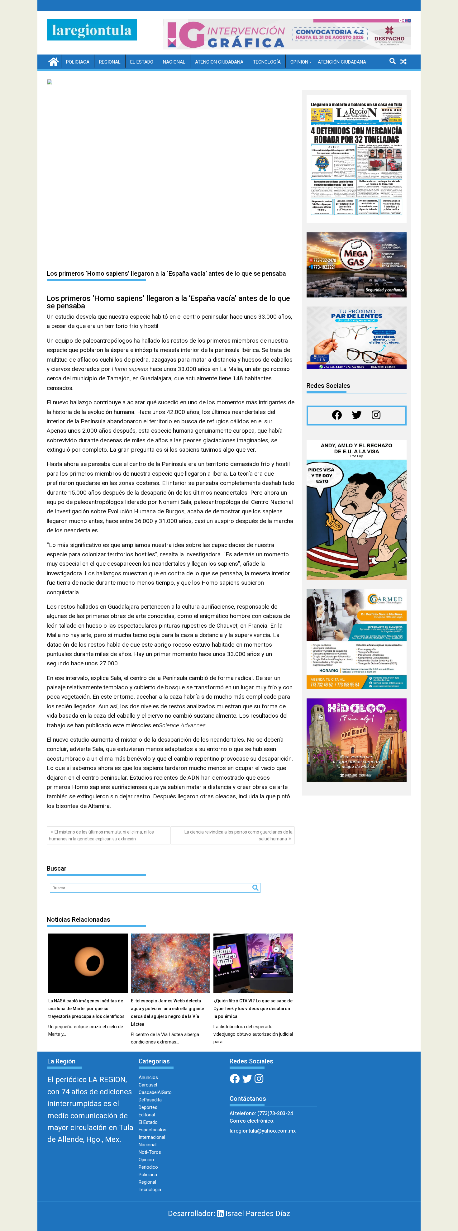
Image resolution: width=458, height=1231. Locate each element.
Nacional (174, 62)
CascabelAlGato (155, 1092)
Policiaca (77, 62)
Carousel (148, 1085)
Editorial (147, 1115)
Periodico (148, 1167)
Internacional (152, 1137)
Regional (110, 62)
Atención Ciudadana (342, 62)
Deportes (148, 1107)
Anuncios (148, 1077)
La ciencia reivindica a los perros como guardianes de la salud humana (238, 835)
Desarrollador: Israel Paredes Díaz (229, 1213)
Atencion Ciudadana (219, 62)
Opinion (299, 62)
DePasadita (150, 1100)
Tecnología (267, 62)
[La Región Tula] (53, 61)
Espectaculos (152, 1130)
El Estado (141, 62)
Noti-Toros (150, 1152)
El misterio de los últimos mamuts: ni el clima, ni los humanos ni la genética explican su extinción (101, 835)
